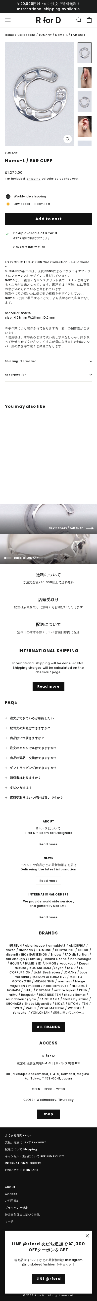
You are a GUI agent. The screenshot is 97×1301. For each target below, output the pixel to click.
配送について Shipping (21, 1149)
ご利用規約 (12, 1201)
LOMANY (45, 35)
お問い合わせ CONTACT (22, 1170)
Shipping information (21, 361)
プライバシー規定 (16, 1208)
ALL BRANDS (48, 1026)
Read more (48, 686)
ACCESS (11, 1194)
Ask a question (15, 374)
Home (9, 35)
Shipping (34, 179)
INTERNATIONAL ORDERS (23, 1163)
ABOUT (10, 1187)
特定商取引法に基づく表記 (22, 1215)
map (48, 1114)
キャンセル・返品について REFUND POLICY (34, 1156)
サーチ (9, 1221)
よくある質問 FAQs (18, 1135)
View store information (29, 247)
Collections (26, 35)
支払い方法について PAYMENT (25, 1142)
